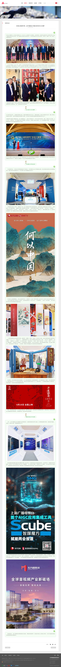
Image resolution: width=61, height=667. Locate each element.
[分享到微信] (50, 644)
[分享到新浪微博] (55, 644)
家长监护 (33, 660)
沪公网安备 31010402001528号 (8, 661)
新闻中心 (25, 3)
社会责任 (35, 3)
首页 (22, 3)
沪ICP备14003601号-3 (20, 658)
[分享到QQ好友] (53, 644)
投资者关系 (31, 3)
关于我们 (40, 3)
